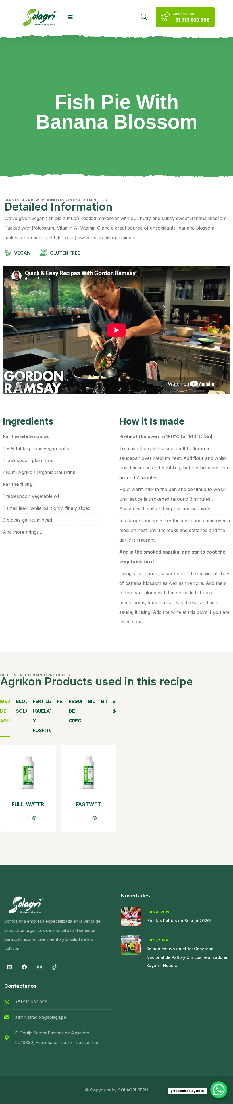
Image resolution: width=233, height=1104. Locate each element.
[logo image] (40, 17)
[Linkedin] (9, 967)
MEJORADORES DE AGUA (5, 710)
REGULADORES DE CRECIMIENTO (75, 710)
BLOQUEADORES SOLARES (21, 706)
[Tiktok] (54, 967)
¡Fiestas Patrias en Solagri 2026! (178, 920)
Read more (22, 818)
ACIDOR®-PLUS (88, 804)
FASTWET (28, 804)
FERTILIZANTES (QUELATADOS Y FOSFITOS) (42, 715)
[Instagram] (39, 967)
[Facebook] (24, 967)
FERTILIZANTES (60, 701)
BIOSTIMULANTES (92, 701)
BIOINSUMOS (104, 701)
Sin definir (114, 706)
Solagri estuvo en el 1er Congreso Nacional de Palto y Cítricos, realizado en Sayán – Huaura (187, 957)
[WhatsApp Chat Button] (218, 1089)
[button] (106, 794)
